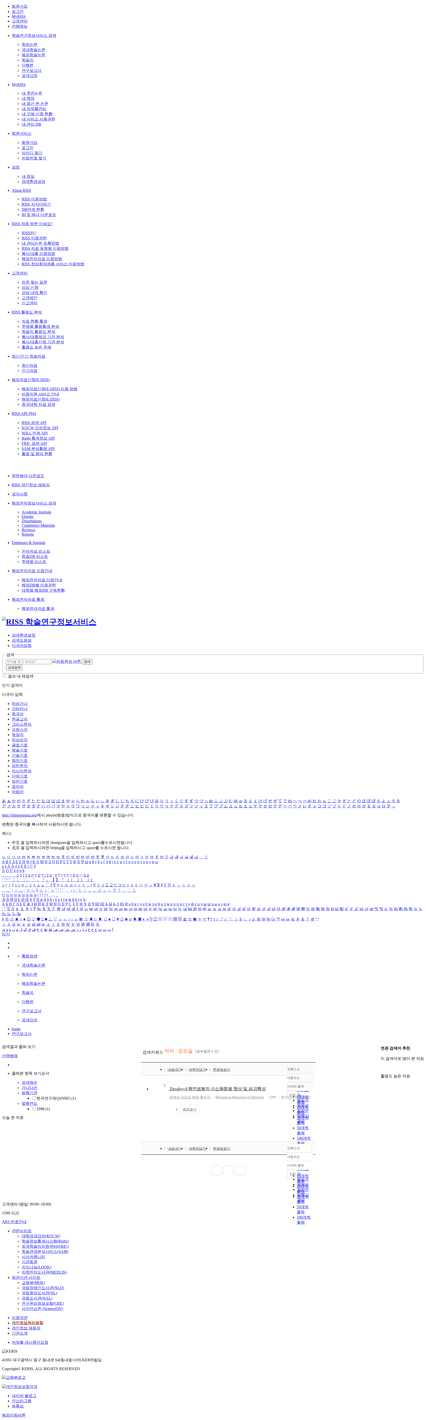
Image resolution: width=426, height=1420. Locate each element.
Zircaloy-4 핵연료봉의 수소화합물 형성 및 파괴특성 (217, 1088)
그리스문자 (22, 724)
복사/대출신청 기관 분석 (43, 342)
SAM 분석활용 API (38, 449)
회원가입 (20, 6)
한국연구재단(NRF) (56, 1098)
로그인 (18, 11)
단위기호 (20, 776)
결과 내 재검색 (21, 676)
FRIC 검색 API (34, 443)
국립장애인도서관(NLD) (43, 1288)
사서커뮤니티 (33, 1257)
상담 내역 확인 (34, 293)
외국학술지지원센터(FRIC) (45, 1246)
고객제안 (29, 298)
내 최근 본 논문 (35, 103)
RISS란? (29, 233)
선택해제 (10, 1056)
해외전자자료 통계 (28, 599)
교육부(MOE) (33, 1283)
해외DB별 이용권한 (39, 585)
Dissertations (32, 521)
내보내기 (174, 1069)
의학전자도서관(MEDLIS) (44, 1272)
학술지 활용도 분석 (38, 332)
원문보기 (189, 1109)
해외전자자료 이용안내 (32, 571)
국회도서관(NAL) (37, 1298)
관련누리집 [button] (22, 1231)
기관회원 (29, 1262)
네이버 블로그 (24, 1396)
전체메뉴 (20, 26)
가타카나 (20, 709)
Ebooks (28, 516)
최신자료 (29, 365)
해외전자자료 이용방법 (42, 259)
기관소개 (20, 1333)
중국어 (18, 714)
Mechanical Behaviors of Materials (239, 1097)
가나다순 (29, 1088)
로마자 (18, 786)
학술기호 (20, 750)
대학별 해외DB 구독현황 (43, 590)
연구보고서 (31, 70)
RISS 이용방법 (34, 199)
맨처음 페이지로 (216, 1171)
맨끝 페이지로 (240, 1171)
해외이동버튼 (14, 1415)
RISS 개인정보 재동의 (31, 485)
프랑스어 (20, 729)
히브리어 (20, 740)
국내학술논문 (33, 50)
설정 (16, 167)
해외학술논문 (33, 55)
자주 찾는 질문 (34, 282)
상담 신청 (30, 287)
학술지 (28, 60)
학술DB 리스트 (35, 556)
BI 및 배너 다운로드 (39, 215)
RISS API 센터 (24, 413)
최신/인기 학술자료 (28, 356)
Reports (28, 534)
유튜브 (18, 1406)
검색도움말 (22, 640)
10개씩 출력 (295, 1165)
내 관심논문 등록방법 (40, 243)
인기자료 (29, 371)
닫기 (6, 934)
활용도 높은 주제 (36, 347)
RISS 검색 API (34, 423)
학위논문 (29, 44)
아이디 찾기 (32, 153)
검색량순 (29, 1082)
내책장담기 (197, 1069)
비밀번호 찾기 (34, 158)
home (16, 1029)
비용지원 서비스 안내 (40, 394)
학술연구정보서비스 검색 (34, 35)
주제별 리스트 (34, 562)
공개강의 (29, 76)
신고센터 (29, 303)
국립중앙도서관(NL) (39, 1293)
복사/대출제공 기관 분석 (43, 337)
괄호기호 (20, 745)
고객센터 (20, 21)
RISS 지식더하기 (36, 204)
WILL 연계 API (35, 433)
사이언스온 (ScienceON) (42, 1308)
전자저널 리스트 (36, 551)
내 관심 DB (31, 124)
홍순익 (205, 1097)
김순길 (186, 1097)
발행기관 (29, 1093)
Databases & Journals (28, 543)
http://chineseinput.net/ (19, 815)
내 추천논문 (32, 93)
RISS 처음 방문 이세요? (32, 224)
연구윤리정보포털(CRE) (43, 1303)
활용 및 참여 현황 (37, 454)
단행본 (28, 65)
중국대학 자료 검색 (38, 404)
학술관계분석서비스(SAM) (45, 1251)
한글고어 (20, 719)
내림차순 (293, 1078)
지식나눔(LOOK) (36, 1267)
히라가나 (20, 703)
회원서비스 (22, 133)
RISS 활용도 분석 (27, 312)
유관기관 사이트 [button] (26, 1277)
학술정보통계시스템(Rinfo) (45, 1241)
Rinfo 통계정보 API (38, 438)
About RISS (21, 190)
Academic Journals (36, 512)
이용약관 (20, 1318)
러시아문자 (22, 771)
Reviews (28, 530)
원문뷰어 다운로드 (28, 476)
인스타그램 (22, 1401)
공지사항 (20, 494)
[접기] (382, 1067)
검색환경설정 (33, 181)
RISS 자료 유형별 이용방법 (45, 248)
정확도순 (293, 1069)
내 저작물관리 (34, 109)
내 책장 (28, 98)
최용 (195, 1097)
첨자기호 (20, 761)
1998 (43, 1109)
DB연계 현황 (33, 209)
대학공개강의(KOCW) (41, 1236)
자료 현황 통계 (34, 321)
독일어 (18, 735)
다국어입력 (22, 645)
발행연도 (29, 1103)
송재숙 (174, 1097)
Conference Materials (38, 525)
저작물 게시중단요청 (30, 1342)
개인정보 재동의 (26, 1328)
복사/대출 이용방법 (38, 254)
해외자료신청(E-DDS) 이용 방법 (49, 389)
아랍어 (18, 792)
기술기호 (20, 755)
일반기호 (20, 781)
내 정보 (28, 176)
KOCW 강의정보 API (40, 428)
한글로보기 (221, 1069)
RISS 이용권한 (34, 238)
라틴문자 (20, 766)
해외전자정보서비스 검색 (34, 503)
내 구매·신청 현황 (37, 114)
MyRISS (19, 16)
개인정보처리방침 (27, 1323)
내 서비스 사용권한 (38, 119)
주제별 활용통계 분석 (40, 326)
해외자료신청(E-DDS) (31, 380)
